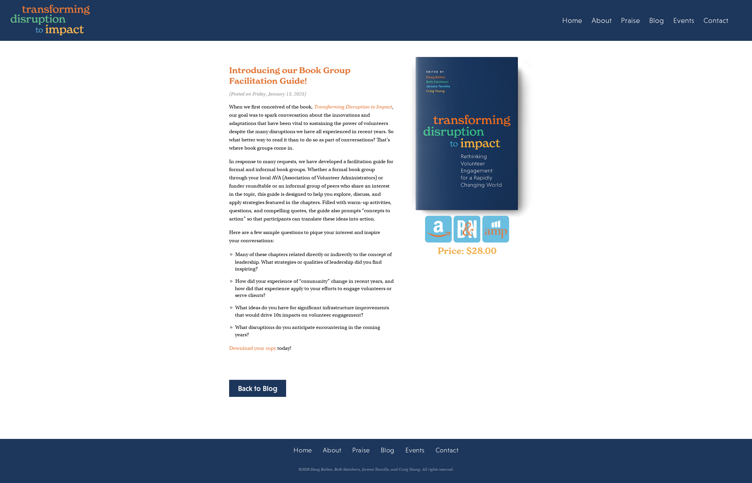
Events (683, 20)
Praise (630, 20)
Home (572, 20)
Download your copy (252, 348)
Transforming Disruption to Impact (353, 107)
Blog (656, 20)
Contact (716, 20)
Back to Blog (257, 388)
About (602, 20)
